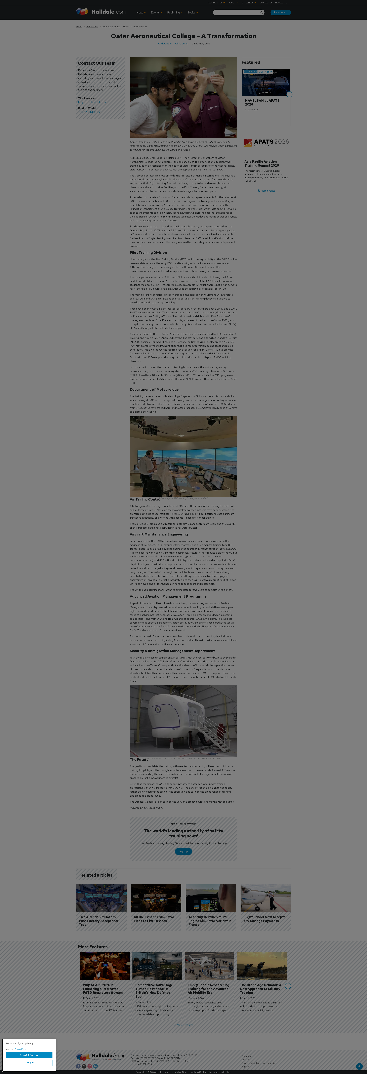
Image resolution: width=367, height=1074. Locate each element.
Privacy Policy (20, 1049)
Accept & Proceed (29, 1055)
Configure (29, 1063)
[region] (29, 1055)
